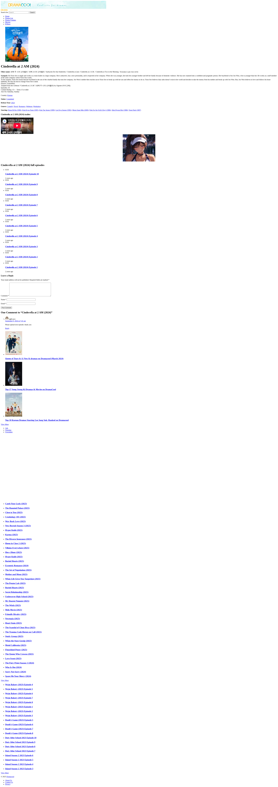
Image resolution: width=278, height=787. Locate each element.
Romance (22, 106)
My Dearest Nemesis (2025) (17, 601)
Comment (5, 296)
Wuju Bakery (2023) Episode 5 (19, 689)
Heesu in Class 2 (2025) (15, 543)
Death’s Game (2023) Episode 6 (19, 724)
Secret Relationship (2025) (16, 592)
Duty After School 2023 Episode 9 (20, 742)
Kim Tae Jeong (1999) (47, 110)
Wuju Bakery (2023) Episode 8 (19, 702)
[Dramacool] (53, 8)
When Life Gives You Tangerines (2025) (22, 579)
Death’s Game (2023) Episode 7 (19, 729)
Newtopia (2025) (12, 618)
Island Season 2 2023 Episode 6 (19, 755)
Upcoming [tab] (8, 432)
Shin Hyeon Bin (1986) (120, 110)
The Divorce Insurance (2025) (18, 539)
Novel (16, 106)
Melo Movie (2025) (13, 610)
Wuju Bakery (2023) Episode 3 (19, 715)
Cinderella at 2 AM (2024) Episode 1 (21, 267)
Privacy (7, 784)
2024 (13, 103)
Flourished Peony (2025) (16, 650)
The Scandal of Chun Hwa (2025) (20, 627)
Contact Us (9, 782)
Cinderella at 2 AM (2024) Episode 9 (21, 184)
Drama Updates (10, 20)
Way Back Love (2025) (15, 521)
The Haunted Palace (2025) (17, 508)
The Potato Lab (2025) (15, 583)
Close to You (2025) (13, 512)
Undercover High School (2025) (19, 596)
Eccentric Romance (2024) (16, 565)
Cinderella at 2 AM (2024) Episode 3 (21, 246)
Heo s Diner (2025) (13, 552)
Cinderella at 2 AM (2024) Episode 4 (21, 236)
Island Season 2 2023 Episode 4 (19, 764)
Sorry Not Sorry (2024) (15, 672)
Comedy (10, 106)
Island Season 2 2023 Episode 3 (19, 769)
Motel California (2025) (15, 645)
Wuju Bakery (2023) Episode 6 (19, 693)
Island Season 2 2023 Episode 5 (19, 760)
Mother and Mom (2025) (16, 574)
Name (3, 299)
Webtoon (29, 106)
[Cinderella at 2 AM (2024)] (16, 61)
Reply (7, 328)
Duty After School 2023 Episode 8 (20, 746)
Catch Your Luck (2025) (16, 503)
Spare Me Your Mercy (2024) (18, 676)
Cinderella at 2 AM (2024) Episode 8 (21, 195)
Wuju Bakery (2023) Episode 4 (19, 684)
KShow (8, 24)
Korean (9, 95)
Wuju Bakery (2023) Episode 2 (19, 711)
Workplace (37, 106)
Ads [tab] (6, 428)
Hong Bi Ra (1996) (14, 110)
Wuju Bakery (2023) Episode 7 (19, 698)
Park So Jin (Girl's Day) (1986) (100, 110)
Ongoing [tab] (8, 430)
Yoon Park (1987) (135, 110)
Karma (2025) (11, 534)
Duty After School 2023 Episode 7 (20, 751)
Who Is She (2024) (13, 667)
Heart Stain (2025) (13, 623)
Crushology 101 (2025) (15, 517)
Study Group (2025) (14, 636)
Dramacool (10, 777)
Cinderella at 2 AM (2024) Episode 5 (21, 226)
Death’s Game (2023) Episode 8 (19, 733)
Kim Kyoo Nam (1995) (30, 110)
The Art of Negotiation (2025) (18, 570)
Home (7, 16)
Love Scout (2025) (13, 658)
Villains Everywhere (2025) (17, 548)
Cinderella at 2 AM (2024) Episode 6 (21, 215)
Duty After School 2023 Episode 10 (20, 738)
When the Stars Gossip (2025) (18, 641)
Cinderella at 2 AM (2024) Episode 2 (21, 257)
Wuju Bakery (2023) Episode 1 (19, 707)
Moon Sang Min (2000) (80, 110)
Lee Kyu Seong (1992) (63, 110)
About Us (8, 780)
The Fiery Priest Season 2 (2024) (19, 663)
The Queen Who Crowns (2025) (19, 654)
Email (3, 303)
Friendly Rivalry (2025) (15, 614)
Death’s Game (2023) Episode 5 (19, 720)
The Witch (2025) (13, 605)
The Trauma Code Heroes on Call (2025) (23, 632)
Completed (10, 99)
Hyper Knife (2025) (13, 530)
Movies (7, 22)
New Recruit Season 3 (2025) (18, 526)
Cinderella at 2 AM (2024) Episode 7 (21, 205)
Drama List (9, 18)
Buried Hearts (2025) (14, 561)
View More (5, 424)
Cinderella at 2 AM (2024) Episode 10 (22, 174)
